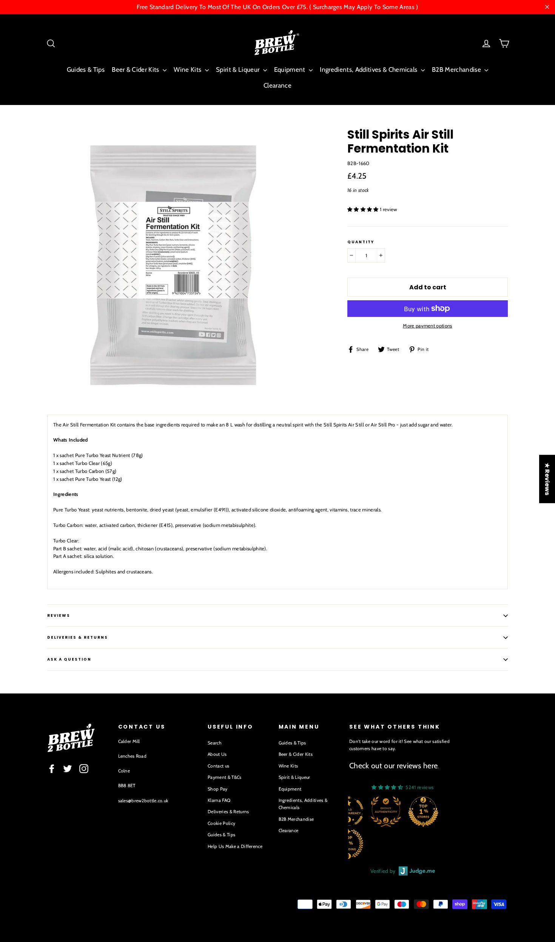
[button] (363, 209)
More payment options (427, 326)
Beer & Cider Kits (136, 69)
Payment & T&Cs (225, 777)
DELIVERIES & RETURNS (77, 637)
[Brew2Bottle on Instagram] (83, 768)
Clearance (277, 85)
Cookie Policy (221, 823)
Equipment (290, 69)
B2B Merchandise (457, 69)
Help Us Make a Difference (235, 846)
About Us (217, 754)
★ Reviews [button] (547, 479)
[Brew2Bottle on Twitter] (67, 768)
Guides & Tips (86, 69)
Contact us (218, 766)
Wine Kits (188, 69)
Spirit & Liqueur (238, 69)
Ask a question (69, 659)
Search (215, 743)
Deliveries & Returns (228, 811)
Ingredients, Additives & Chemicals (369, 69)
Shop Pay (218, 789)
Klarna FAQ (219, 800)
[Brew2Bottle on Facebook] (51, 768)
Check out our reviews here (393, 765)
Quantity (360, 242)
